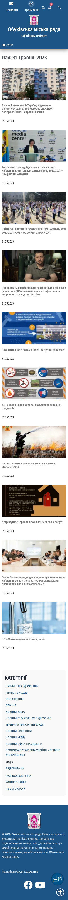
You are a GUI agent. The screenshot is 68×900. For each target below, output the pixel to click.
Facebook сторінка (18, 776)
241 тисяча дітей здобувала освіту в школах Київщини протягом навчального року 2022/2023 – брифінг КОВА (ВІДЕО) (32, 171)
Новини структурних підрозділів (28, 718)
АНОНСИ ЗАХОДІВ (17, 692)
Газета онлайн (15, 788)
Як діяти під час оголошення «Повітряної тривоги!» (33, 349)
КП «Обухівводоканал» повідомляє (23, 639)
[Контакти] (11, 4)
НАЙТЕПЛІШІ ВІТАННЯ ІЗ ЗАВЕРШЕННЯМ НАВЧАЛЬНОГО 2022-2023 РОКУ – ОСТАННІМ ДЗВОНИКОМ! (34, 230)
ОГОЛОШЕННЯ (15, 699)
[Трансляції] (31, 4)
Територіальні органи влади (25, 724)
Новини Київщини (19, 731)
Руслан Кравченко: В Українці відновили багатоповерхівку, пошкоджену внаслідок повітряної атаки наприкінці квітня (27, 109)
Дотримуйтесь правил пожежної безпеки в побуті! (32, 522)
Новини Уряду (16, 737)
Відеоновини (15, 768)
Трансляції (32, 10)
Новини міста (15, 712)
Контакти (12, 10)
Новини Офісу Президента (24, 744)
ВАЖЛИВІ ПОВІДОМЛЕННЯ (22, 686)
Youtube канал (16, 782)
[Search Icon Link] (59, 7)
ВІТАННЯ (11, 705)
